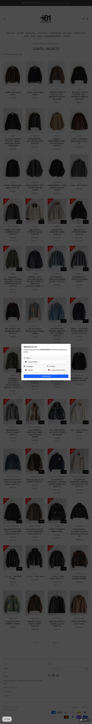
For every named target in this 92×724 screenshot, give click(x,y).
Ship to (28, 358)
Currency (52, 366)
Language (29, 366)
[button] (85, 720)
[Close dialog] (69, 345)
